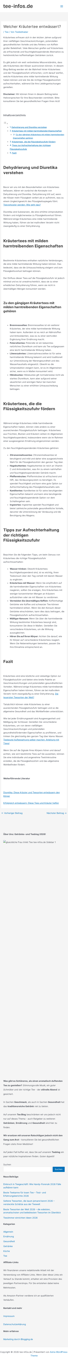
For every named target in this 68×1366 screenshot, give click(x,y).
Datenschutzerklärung (14, 1324)
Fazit (14, 153)
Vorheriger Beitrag (11, 813)
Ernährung (8, 1236)
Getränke (8, 1246)
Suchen (7, 1164)
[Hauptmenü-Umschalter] (62, 6)
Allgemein (8, 1231)
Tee (7, 32)
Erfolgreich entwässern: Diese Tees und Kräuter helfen (31, 803)
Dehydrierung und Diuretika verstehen (29, 127)
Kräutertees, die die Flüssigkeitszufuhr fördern (34, 142)
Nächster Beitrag (57, 813)
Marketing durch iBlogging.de (18, 1339)
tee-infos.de (18, 6)
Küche (6, 1251)
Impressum (9, 1316)
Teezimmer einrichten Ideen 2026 (20, 1217)
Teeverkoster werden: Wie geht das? (22, 205)
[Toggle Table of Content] (5, 123)
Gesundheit (9, 1241)
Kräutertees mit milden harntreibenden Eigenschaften (37, 131)
